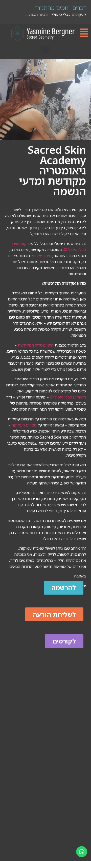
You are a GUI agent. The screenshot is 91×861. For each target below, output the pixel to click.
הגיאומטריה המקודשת (35, 345)
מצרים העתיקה (24, 425)
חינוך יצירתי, (41, 255)
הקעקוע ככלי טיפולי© (68, 397)
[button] (45, 50)
